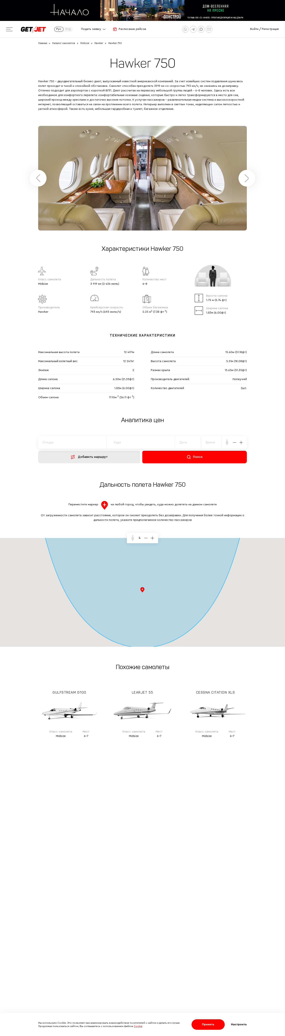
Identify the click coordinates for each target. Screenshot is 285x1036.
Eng (68, 29)
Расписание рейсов (132, 29)
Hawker (99, 43)
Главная (42, 43)
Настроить (239, 1024)
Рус (58, 29)
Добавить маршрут (93, 456)
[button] (246, 178)
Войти (254, 29)
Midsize (84, 43)
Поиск (198, 456)
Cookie (138, 1026)
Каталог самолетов (63, 43)
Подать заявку (91, 29)
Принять (208, 1024)
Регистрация (270, 29)
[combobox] (211, 442)
